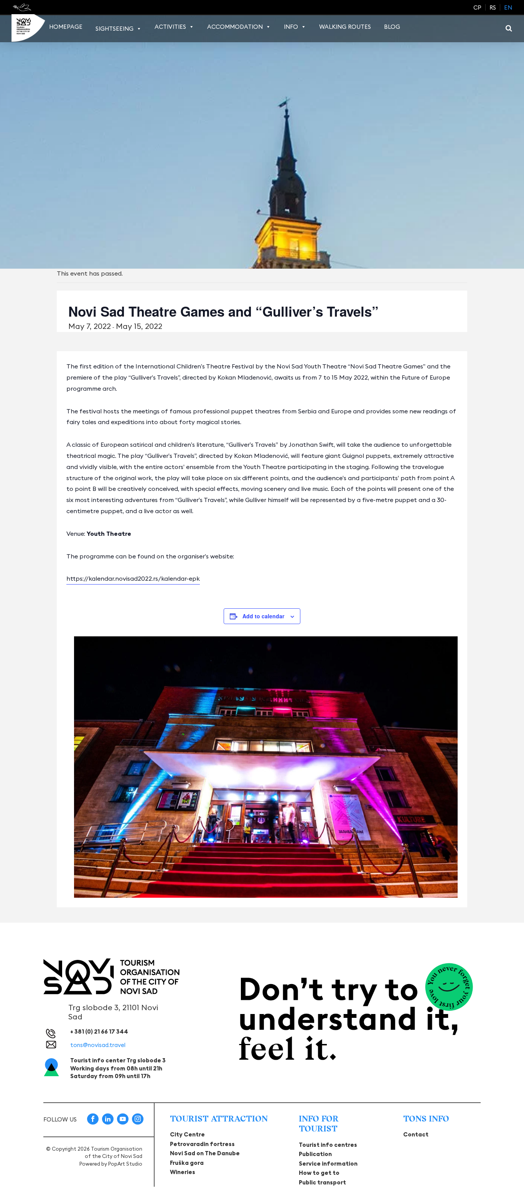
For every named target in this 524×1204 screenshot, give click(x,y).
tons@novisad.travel (97, 1045)
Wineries (182, 1172)
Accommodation (235, 26)
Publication (315, 1154)
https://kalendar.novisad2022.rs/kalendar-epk (133, 578)
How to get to (319, 1172)
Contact (415, 1134)
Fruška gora (187, 1162)
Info (291, 26)
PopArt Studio (125, 1164)
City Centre (187, 1134)
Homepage (65, 26)
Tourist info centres (328, 1144)
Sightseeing (114, 28)
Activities (170, 26)
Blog (392, 26)
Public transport (322, 1182)
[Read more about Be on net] (23, 7)
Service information (328, 1163)
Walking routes (345, 26)
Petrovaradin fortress (202, 1144)
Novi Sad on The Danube (205, 1153)
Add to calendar (263, 616)
